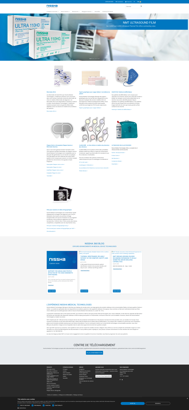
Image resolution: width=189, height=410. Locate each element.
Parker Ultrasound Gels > (118, 152)
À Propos (65, 369)
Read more (52, 403)
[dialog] (94, 403)
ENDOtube (49, 388)
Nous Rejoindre (124, 367)
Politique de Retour (78, 395)
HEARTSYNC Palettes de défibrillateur (53, 373)
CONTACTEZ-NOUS (107, 11)
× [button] (187, 398)
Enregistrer (81, 369)
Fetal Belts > (115, 164)
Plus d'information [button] (94, 353)
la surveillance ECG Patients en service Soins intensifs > (94, 168)
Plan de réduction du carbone (86, 381)
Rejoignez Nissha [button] (86, 11)
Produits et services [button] (52, 11)
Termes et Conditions (52, 395)
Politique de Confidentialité (65, 395)
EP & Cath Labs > (83, 162)
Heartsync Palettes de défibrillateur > (122, 109)
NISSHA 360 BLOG (94, 243)
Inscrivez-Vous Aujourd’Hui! (103, 376)
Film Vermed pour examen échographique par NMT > (61, 228)
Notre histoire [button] (65, 11)
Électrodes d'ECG (51, 369)
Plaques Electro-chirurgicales (54, 390)
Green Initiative (66, 372)
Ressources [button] (75, 11)
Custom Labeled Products (53, 385)
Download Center (83, 376)
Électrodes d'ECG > (52, 111)
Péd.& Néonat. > (83, 170)
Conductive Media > (117, 161)
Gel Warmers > (116, 158)
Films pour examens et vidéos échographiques (52, 379)
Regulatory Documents (84, 371)
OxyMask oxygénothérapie (53, 387)
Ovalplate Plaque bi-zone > (54, 173)
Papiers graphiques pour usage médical (53, 376)
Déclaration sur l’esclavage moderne (85, 378)
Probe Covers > (116, 155)
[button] (14, 37)
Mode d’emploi (82, 374)
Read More (51, 291)
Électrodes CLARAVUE (52, 371)
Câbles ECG (49, 381)
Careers (65, 371)
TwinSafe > (50, 176)
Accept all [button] (132, 403)
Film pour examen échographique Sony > (58, 225)
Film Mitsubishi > (51, 231)
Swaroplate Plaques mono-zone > (56, 164)
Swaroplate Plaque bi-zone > (54, 167)
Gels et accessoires (51, 383)
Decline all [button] (158, 403)
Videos (64, 376)
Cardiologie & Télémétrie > (86, 165)
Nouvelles (97, 11)
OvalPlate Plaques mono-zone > (55, 170)
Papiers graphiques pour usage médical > (90, 107)
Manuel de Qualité (67, 374)
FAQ (80, 383)
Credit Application (83, 372)
